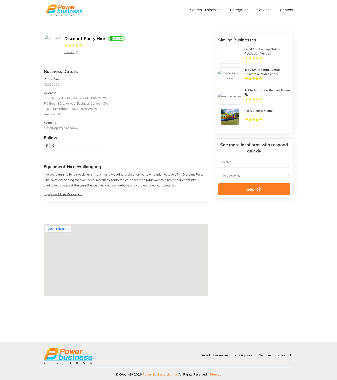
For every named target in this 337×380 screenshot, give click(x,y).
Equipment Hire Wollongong (64, 194)
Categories (239, 10)
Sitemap (215, 374)
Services (264, 10)
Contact (286, 10)
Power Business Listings (160, 374)
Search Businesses (205, 10)
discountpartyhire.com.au (62, 128)
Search (253, 189)
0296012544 (53, 84)
